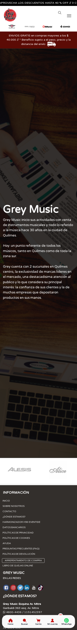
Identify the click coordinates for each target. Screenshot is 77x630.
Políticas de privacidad (18, 532)
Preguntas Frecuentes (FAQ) (21, 548)
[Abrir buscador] (59, 13)
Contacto (9, 511)
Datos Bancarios (14, 527)
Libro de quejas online (18, 565)
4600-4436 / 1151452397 (23, 612)
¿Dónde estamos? (14, 516)
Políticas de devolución (19, 554)
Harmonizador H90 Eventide (21, 522)
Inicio (6, 500)
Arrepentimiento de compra (23, 560)
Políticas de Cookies (16, 538)
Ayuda (7, 543)
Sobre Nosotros (13, 506)
